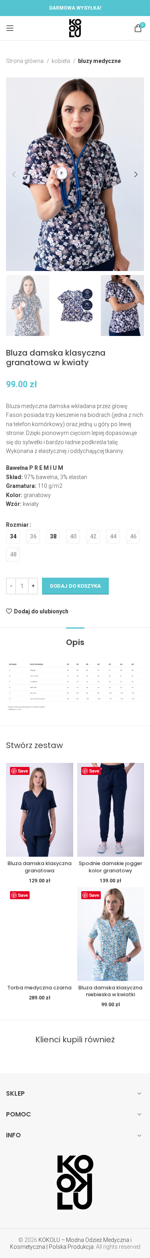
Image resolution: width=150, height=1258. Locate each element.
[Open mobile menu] (10, 28)
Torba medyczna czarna (39, 987)
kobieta (61, 61)
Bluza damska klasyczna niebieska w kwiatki (110, 991)
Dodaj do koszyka (75, 586)
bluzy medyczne (99, 61)
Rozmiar (17, 525)
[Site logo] (75, 27)
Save (23, 771)
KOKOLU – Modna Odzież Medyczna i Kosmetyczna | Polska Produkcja (71, 1243)
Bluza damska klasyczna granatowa (40, 867)
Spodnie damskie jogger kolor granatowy (110, 867)
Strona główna (25, 61)
